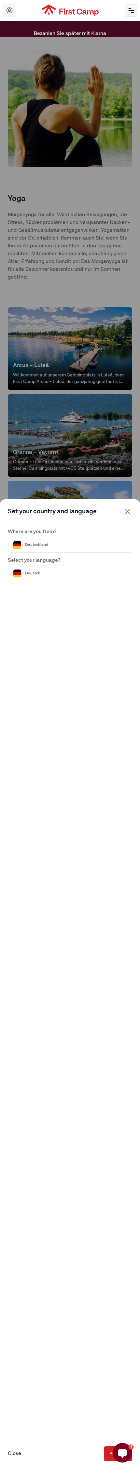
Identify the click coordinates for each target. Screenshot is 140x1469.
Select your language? (34, 560)
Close (14, 1453)
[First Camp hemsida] (70, 10)
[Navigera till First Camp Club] (9, 10)
